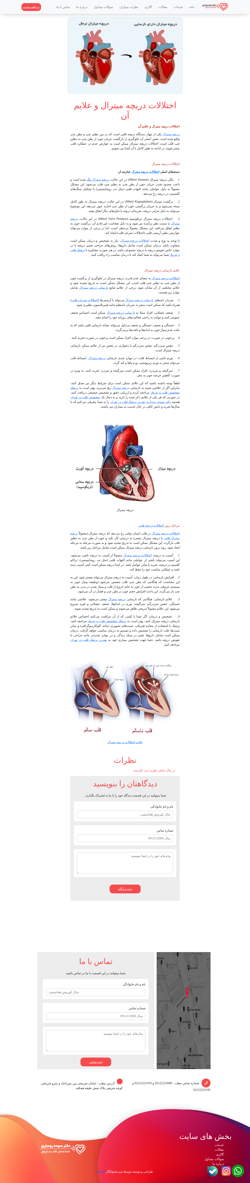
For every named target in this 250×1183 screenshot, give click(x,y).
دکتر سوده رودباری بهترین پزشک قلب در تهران (140, 402)
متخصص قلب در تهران (85, 397)
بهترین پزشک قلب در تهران (88, 640)
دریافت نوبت (31, 7)
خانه (192, 7)
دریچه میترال (171, 134)
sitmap (101, 1171)
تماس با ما (63, 7)
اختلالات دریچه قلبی (151, 525)
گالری (148, 7)
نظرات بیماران (128, 7)
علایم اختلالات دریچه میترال (125, 742)
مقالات (162, 7)
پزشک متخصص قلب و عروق (107, 621)
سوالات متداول (103, 7)
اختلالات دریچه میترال (145, 171)
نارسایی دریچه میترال (93, 287)
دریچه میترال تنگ (98, 179)
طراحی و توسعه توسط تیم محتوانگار (129, 1171)
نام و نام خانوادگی (161, 806)
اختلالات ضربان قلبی (84, 300)
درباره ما (82, 7)
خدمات (178, 7)
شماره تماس (165, 830)
